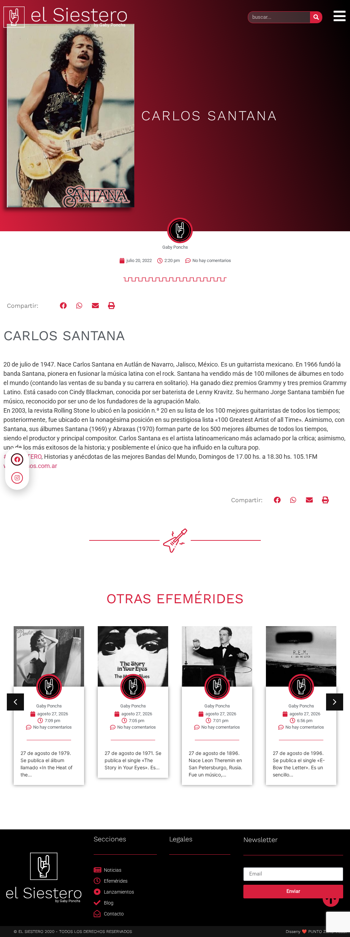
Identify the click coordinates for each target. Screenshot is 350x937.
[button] (63, 306)
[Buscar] (316, 17)
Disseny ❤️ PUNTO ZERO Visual (316, 931)
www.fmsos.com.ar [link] (30, 465)
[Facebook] (17, 459)
